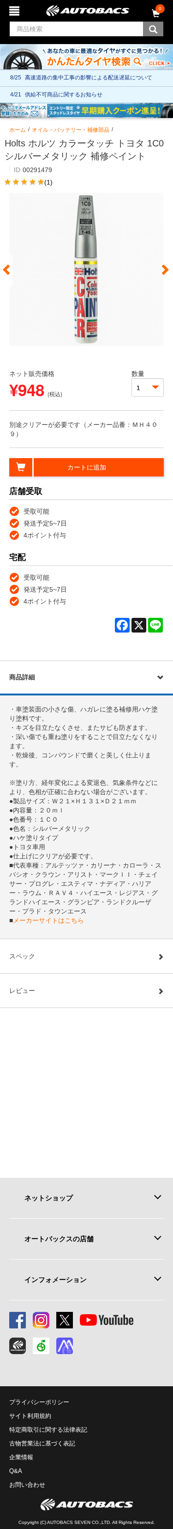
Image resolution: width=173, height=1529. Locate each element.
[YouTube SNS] (106, 1320)
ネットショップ (48, 1198)
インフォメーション (55, 1279)
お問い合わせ (27, 1484)
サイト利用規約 (30, 1415)
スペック (22, 956)
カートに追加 (86, 467)
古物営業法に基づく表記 (42, 1443)
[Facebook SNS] (17, 1320)
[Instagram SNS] (41, 1320)
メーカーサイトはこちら (48, 920)
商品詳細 (22, 677)
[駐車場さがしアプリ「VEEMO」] (41, 1346)
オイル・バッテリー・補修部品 (70, 130)
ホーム (17, 130)
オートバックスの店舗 (59, 1239)
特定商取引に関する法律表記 (48, 1429)
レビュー (22, 990)
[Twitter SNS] (64, 1320)
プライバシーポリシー (39, 1402)
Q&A (15, 1470)
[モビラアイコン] (64, 1346)
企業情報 (21, 1457)
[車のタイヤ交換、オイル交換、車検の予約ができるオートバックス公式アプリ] (17, 1346)
